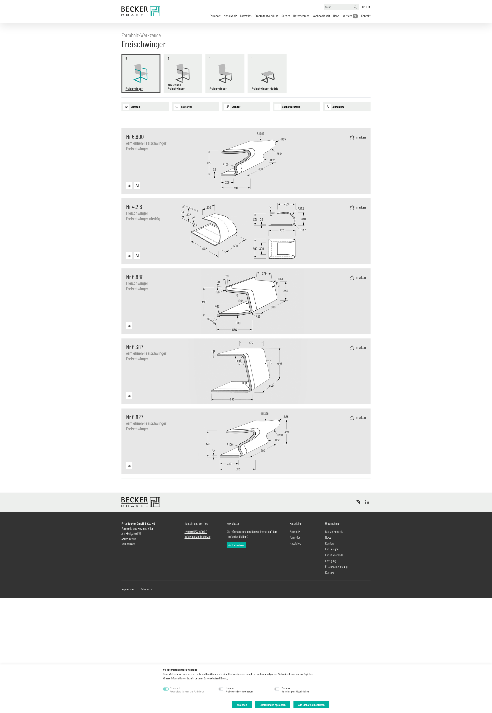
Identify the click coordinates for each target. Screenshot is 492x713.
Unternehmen (301, 16)
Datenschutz (147, 589)
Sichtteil (135, 106)
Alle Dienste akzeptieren (311, 704)
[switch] (221, 689)
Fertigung (330, 561)
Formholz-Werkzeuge (141, 35)
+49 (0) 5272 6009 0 (195, 531)
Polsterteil (186, 106)
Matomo (239, 690)
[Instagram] (359, 502)
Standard (187, 690)
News (336, 16)
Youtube (295, 690)
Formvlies (246, 16)
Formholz (215, 16)
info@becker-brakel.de (197, 536)
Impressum (127, 589)
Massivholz (230, 16)
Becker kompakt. (334, 531)
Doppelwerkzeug (290, 106)
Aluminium (338, 106)
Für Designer (332, 549)
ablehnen (242, 704)
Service (286, 16)
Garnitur (235, 106)
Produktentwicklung (336, 566)
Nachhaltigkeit (321, 16)
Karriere (349, 16)
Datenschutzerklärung (215, 678)
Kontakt (366, 16)
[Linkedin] (366, 502)
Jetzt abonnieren (236, 545)
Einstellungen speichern (273, 704)
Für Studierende (334, 555)
